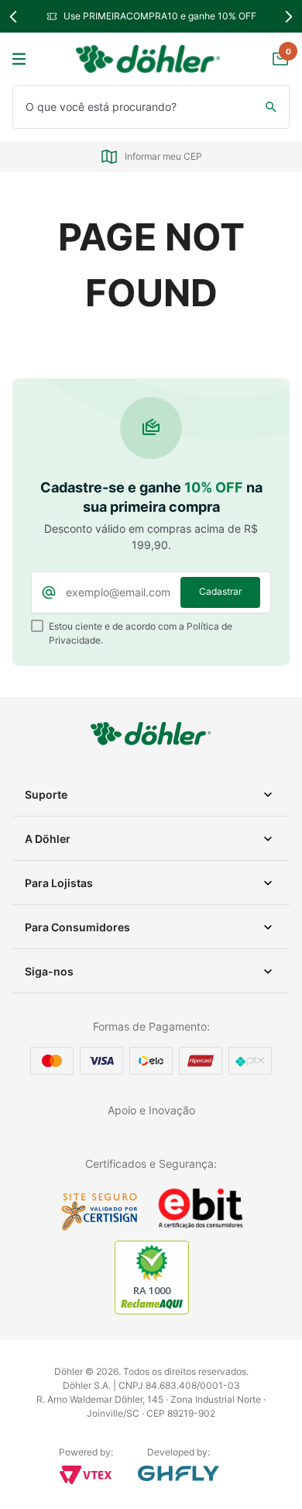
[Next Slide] (288, 16)
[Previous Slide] (13, 16)
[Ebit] (200, 1226)
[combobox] (151, 107)
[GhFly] (178, 1473)
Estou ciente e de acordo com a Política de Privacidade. (140, 633)
